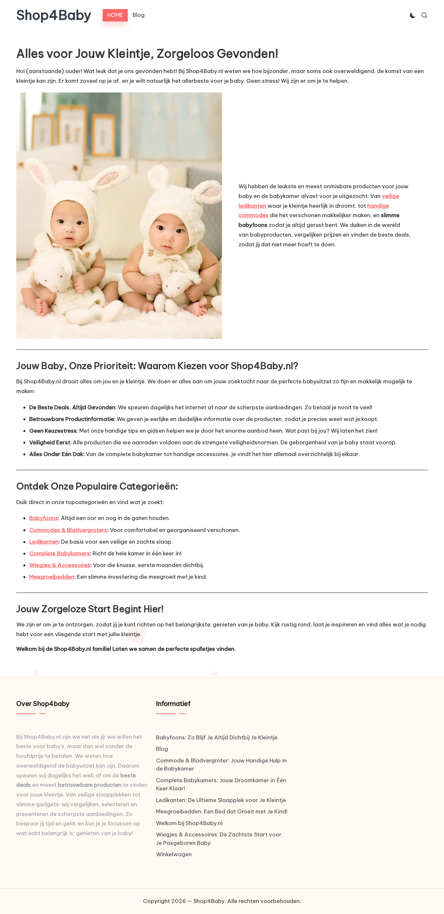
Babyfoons (43, 518)
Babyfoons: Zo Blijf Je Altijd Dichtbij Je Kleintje (217, 737)
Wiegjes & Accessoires (59, 565)
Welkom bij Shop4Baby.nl (189, 823)
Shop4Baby (53, 15)
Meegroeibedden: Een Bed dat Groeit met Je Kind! (221, 811)
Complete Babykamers (59, 553)
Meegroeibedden (51, 576)
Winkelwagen (174, 854)
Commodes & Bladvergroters (68, 530)
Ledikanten (44, 541)
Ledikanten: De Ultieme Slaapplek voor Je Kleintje (221, 800)
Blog (162, 748)
